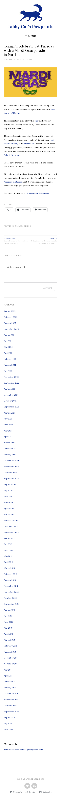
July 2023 (8, 371)
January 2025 (10, 323)
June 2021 (8, 424)
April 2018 (8, 634)
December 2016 (11, 693)
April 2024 (8, 353)
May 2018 (8, 628)
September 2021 (11, 406)
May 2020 (8, 502)
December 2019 (11, 526)
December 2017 (11, 658)
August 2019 (9, 538)
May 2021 (8, 431)
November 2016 (11, 699)
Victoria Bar (27, 143)
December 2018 (11, 586)
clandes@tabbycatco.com (31, 749)
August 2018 (9, 610)
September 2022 (11, 383)
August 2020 (10, 484)
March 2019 (9, 568)
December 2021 (11, 395)
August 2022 (9, 389)
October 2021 (10, 401)
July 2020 (8, 490)
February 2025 (10, 317)
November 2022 (11, 377)
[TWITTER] (27, 786)
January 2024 (10, 365)
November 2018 (11, 592)
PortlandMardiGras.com (38, 193)
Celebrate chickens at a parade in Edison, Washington (16, 240)
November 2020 (11, 466)
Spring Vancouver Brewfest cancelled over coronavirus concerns (44, 240)
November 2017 (11, 663)
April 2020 (9, 508)
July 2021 (8, 418)
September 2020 (11, 478)
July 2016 (8, 723)
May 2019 (8, 556)
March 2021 (9, 442)
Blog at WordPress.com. (30, 779)
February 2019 (10, 574)
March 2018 (9, 640)
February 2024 (10, 359)
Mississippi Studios (13, 182)
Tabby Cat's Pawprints (30, 26)
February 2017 (10, 681)
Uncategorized (23, 226)
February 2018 (10, 646)
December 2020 (11, 460)
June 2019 (8, 550)
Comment (47, 288)
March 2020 (9, 514)
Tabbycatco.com (11, 749)
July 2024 (8, 341)
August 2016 (9, 717)
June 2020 (8, 496)
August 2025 (9, 311)
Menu (32, 36)
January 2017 (10, 687)
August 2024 (9, 335)
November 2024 (11, 329)
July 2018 (8, 616)
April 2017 (8, 675)
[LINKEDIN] (34, 786)
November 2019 (11, 532)
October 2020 (10, 472)
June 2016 (8, 729)
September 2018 (11, 604)
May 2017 (8, 670)
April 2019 (8, 562)
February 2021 (10, 448)
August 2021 (9, 413)
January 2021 (10, 454)
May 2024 (8, 347)
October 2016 (10, 705)
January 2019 (10, 580)
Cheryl (28, 59)
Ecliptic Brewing (11, 155)
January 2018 (10, 652)
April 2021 (8, 436)
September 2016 (11, 711)
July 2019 (8, 544)
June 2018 (8, 622)
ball (36, 121)
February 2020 (11, 520)
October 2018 (10, 598)
